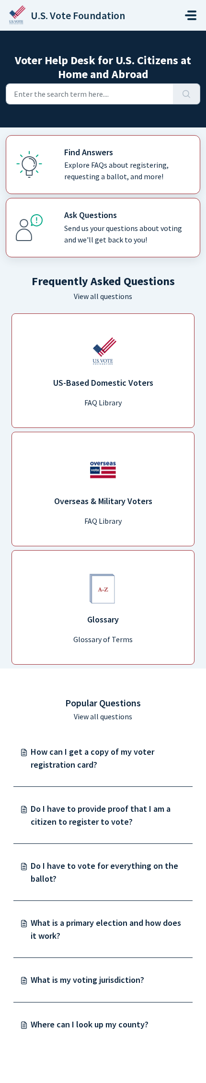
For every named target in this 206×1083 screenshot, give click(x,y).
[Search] (186, 93)
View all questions (103, 296)
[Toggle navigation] (190, 15)
